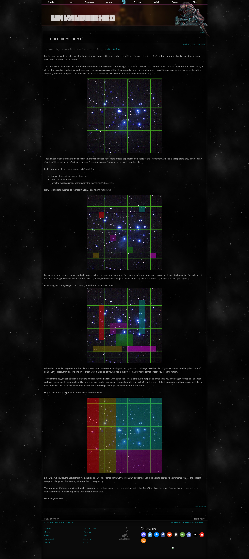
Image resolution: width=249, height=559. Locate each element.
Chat (195, 2)
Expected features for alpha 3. (58, 521)
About (109, 2)
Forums (137, 2)
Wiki (156, 2)
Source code (89, 528)
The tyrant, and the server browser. (188, 521)
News (70, 2)
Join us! (47, 528)
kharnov (202, 44)
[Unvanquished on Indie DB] (173, 547)
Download (90, 2)
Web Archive (114, 49)
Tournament (200, 506)
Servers (175, 2)
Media (51, 2)
